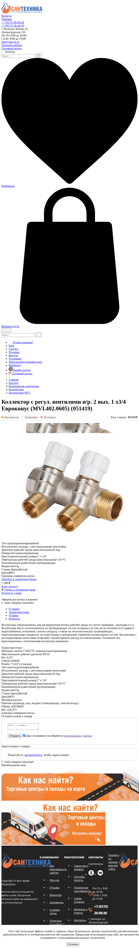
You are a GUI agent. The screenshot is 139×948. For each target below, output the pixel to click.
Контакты (80, 920)
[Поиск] (38, 55)
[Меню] (6, 330)
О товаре (14, 608)
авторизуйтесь (33, 754)
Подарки (14, 352)
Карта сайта (127, 44)
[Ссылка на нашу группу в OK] (91, 874)
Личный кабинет (11, 45)
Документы (57, 902)
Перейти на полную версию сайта (113, 862)
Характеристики (19, 612)
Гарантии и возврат (81, 867)
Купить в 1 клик (11, 592)
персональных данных (78, 735)
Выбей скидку (22, 370)
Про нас (55, 880)
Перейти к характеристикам (18, 579)
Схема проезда (79, 900)
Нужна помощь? (22, 342)
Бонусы (13, 355)
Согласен (73, 944)
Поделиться (50, 417)
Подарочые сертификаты (82, 889)
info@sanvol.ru (10, 41)
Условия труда (55, 911)
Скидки (13, 348)
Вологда (6, 15)
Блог (11, 345)
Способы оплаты (79, 878)
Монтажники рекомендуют (25, 361)
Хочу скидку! (9, 586)
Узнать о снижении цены (19, 589)
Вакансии (15, 365)
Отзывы (14, 615)
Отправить (15, 736)
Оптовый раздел (11, 48)
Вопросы (14, 618)
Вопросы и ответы (80, 911)
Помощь (6, 19)
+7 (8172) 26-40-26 (12, 22)
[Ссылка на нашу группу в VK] (100, 874)
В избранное (31, 417)
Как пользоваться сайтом (58, 869)
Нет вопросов (12, 417)
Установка (15, 358)
